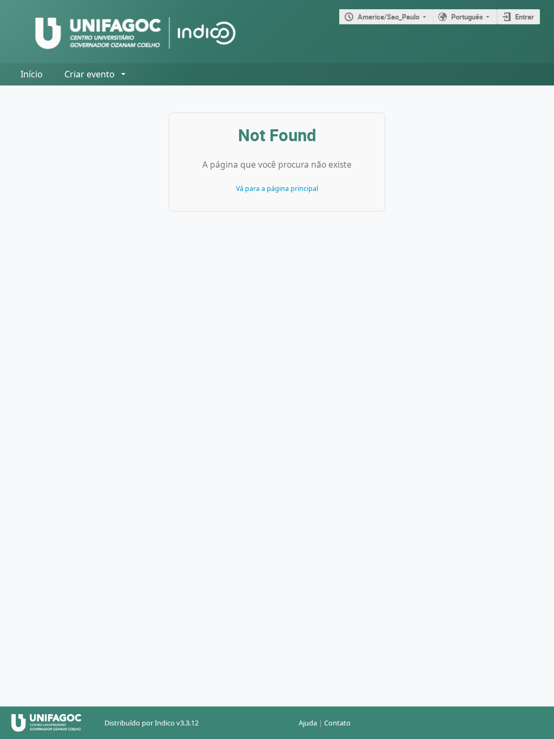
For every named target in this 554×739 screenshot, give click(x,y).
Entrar (524, 17)
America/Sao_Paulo (388, 17)
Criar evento (89, 74)
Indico (165, 723)
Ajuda (308, 723)
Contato (337, 723)
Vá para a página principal (277, 188)
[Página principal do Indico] (124, 31)
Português (467, 17)
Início (32, 74)
